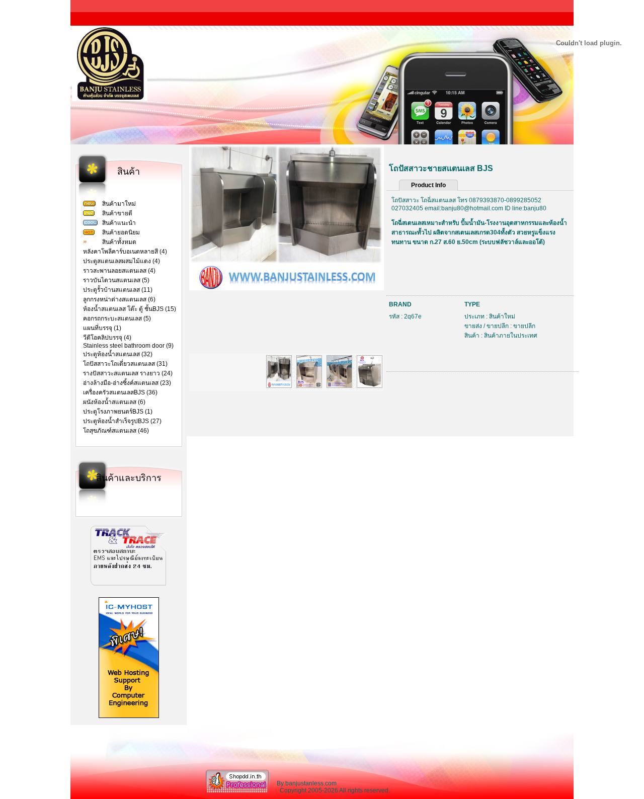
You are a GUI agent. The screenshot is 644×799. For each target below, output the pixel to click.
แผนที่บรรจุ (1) (102, 328)
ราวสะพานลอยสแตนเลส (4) (119, 270)
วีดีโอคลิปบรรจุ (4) (107, 337)
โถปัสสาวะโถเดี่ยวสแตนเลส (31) (125, 363)
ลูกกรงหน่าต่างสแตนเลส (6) (119, 299)
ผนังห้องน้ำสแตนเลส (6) (114, 402)
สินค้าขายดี (117, 213)
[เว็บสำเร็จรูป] (238, 791)
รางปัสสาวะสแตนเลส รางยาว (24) (128, 373)
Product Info (428, 185)
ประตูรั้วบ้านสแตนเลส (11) (117, 289)
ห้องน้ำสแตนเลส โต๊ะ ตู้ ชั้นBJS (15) (129, 308)
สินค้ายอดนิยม (121, 232)
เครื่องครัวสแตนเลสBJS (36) (120, 392)
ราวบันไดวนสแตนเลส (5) (116, 280)
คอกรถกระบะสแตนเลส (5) (117, 318)
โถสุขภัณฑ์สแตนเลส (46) (116, 430)
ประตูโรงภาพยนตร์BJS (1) (117, 411)
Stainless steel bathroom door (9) (128, 345)
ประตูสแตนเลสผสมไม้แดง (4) (121, 261)
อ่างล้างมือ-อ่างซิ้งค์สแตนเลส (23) (127, 382)
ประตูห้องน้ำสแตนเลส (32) (117, 354)
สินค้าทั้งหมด (119, 242)
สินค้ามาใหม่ (119, 203)
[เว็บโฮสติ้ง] (129, 716)
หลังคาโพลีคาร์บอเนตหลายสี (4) (125, 251)
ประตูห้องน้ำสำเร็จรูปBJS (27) (122, 421)
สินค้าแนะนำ (119, 222)
